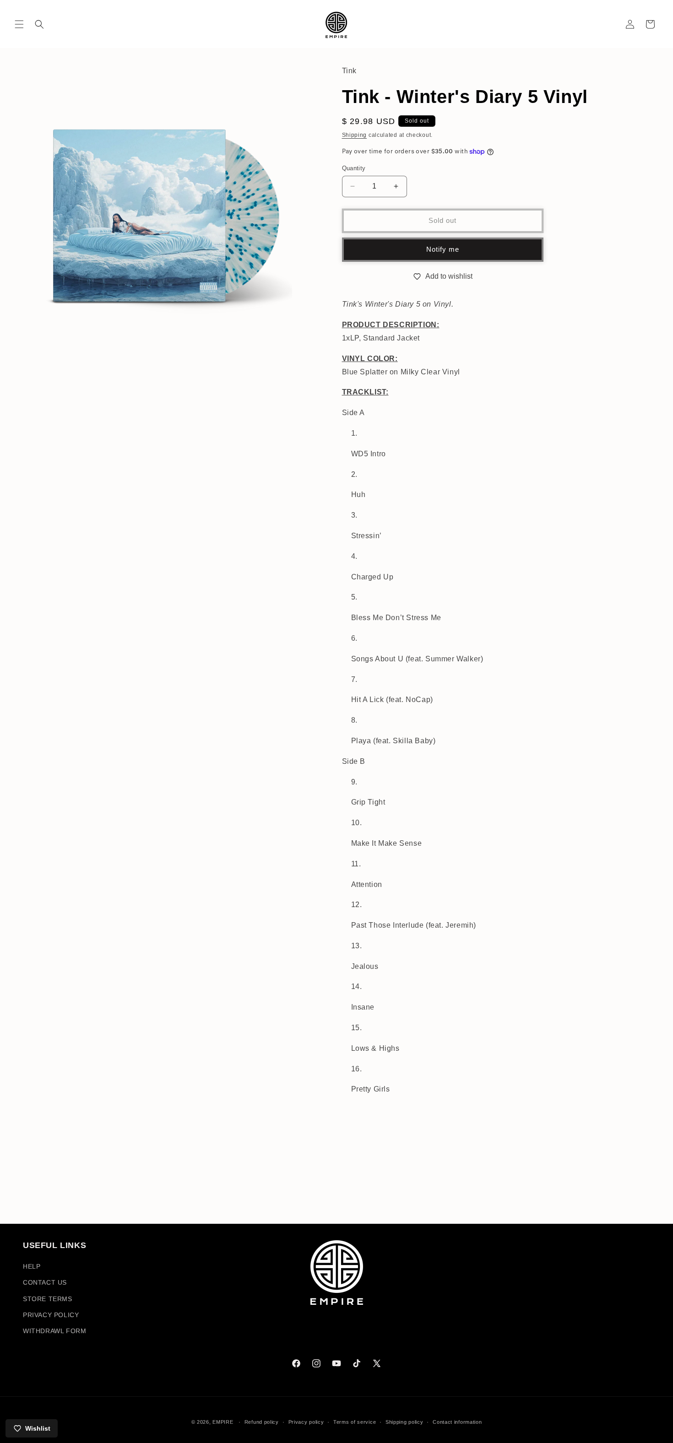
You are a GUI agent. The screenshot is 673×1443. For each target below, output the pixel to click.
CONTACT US (45, 1282)
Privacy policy (306, 1421)
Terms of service (354, 1421)
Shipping (354, 135)
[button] (19, 24)
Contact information (457, 1421)
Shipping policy (404, 1421)
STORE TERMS (47, 1298)
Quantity (354, 168)
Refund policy (261, 1421)
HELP (31, 1266)
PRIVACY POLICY (51, 1315)
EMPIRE (223, 1422)
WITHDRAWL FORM (54, 1331)
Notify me (442, 249)
